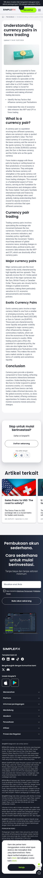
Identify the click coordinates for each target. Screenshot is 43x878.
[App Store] (6, 686)
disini (14, 858)
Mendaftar (28, 10)
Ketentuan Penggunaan (24, 591)
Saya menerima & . (23, 592)
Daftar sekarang (21, 443)
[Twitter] (3, 670)
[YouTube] (12, 659)
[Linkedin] (8, 659)
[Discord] (8, 670)
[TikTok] (17, 659)
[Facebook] (3, 659)
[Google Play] (15, 686)
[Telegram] (22, 659)
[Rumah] (3, 17)
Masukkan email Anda (13, 584)
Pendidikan (10, 17)
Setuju (22, 867)
